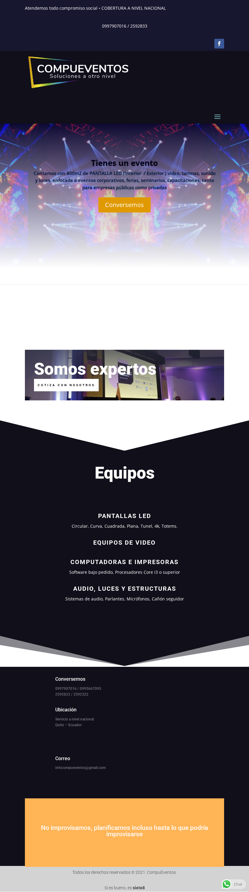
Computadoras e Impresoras (124, 562)
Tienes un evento (124, 162)
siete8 (139, 887)
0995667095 (90, 689)
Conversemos (124, 205)
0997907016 (114, 26)
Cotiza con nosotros (66, 385)
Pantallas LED (124, 515)
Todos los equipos (124, 619)
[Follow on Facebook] (219, 43)
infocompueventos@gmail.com (80, 768)
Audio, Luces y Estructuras (124, 588)
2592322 (80, 694)
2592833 (138, 26)
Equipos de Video (124, 542)
